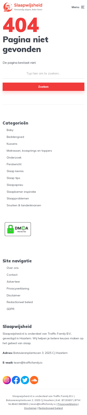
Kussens (12, 144)
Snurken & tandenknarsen (24, 205)
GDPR (10, 309)
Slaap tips (13, 178)
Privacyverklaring (18, 288)
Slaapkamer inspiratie (21, 192)
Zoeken (43, 86)
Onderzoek (14, 157)
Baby (10, 130)
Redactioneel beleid (20, 302)
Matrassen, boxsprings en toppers (29, 150)
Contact (12, 275)
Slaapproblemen (18, 198)
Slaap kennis (15, 171)
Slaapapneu (15, 185)
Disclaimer (13, 295)
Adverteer (13, 281)
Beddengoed (15, 137)
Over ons (13, 268)
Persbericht (14, 164)
